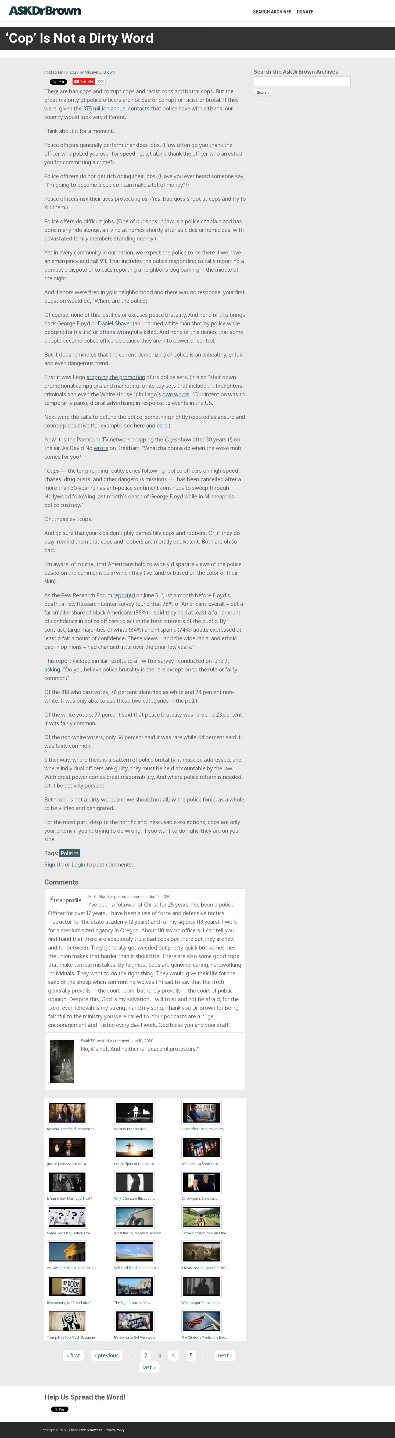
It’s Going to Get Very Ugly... (135, 1337)
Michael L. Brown (100, 72)
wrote (101, 447)
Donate (305, 12)
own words (175, 394)
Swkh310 (88, 1040)
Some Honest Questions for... (69, 1233)
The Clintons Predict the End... (204, 1337)
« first (73, 1355)
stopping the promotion (116, 376)
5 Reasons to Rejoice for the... (204, 1268)
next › (225, 1355)
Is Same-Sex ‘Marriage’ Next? (69, 1198)
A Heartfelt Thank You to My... (203, 1129)
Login (78, 864)
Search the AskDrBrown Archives (296, 71)
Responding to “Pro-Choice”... (70, 1302)
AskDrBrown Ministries (85, 1430)
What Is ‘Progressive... (131, 1129)
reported (124, 595)
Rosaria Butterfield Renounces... (71, 1129)
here (139, 425)
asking (52, 669)
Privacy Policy (114, 1430)
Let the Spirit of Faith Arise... (135, 1164)
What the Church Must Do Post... (138, 1233)
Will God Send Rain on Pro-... (136, 1268)
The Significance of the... (133, 1302)
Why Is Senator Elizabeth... (134, 1198)
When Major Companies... (201, 1302)
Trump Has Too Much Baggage (71, 1337)
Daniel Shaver (114, 323)
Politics (70, 853)
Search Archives (272, 12)
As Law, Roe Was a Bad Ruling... (71, 1268)
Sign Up (54, 864)
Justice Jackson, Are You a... (67, 1164)
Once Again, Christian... (199, 1198)
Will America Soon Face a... (202, 1164)
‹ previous (107, 1355)
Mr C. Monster (100, 896)
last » (149, 1367)
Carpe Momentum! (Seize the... (204, 1233)
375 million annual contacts (116, 108)
